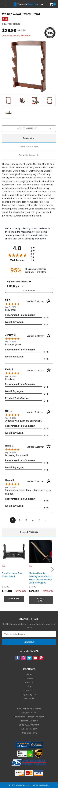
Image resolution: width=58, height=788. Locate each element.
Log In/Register (29, 694)
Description (29, 138)
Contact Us (29, 690)
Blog (29, 686)
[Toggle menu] (4, 4)
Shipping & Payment (29, 725)
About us (29, 682)
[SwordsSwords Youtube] (35, 658)
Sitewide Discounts (29, 155)
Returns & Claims (29, 721)
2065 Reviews (19, 260)
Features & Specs (29, 146)
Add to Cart (41, 599)
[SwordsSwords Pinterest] (41, 658)
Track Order (29, 698)
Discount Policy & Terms (29, 708)
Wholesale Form (29, 729)
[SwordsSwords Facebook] (17, 658)
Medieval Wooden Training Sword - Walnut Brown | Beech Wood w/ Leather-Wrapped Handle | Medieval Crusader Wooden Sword (40, 582)
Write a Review (29, 291)
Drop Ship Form (29, 733)
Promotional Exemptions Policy (29, 716)
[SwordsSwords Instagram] (23, 658)
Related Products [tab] (29, 532)
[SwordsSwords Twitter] (29, 658)
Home (29, 674)
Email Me (14, 598)
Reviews (29, 678)
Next (52, 569)
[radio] (33, 248)
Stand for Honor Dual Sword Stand (12, 575)
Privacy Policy (29, 712)
